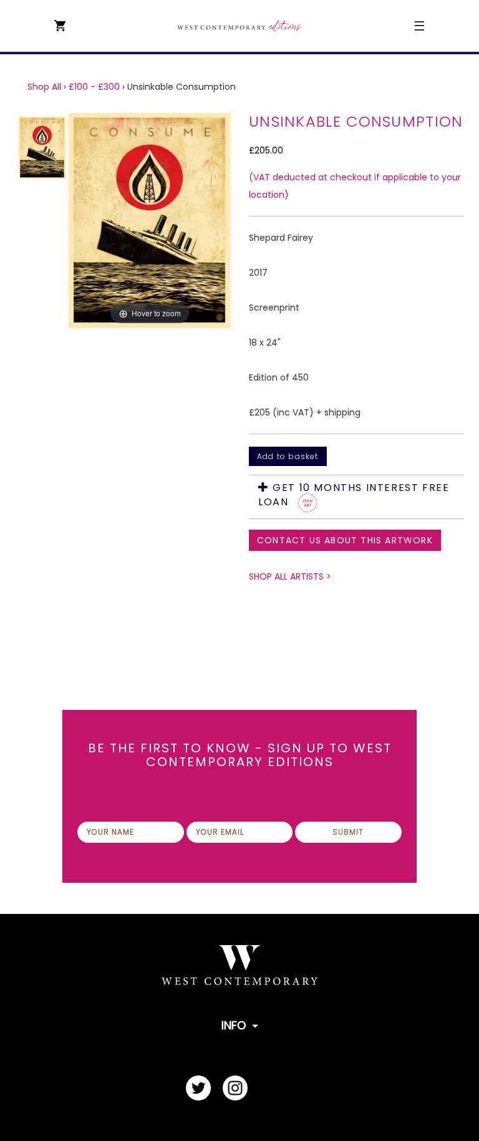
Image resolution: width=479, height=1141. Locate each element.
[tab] (356, 497)
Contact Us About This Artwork (345, 540)
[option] (149, 220)
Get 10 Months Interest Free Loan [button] (353, 495)
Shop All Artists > (290, 576)
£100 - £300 (94, 86)
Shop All (44, 86)
